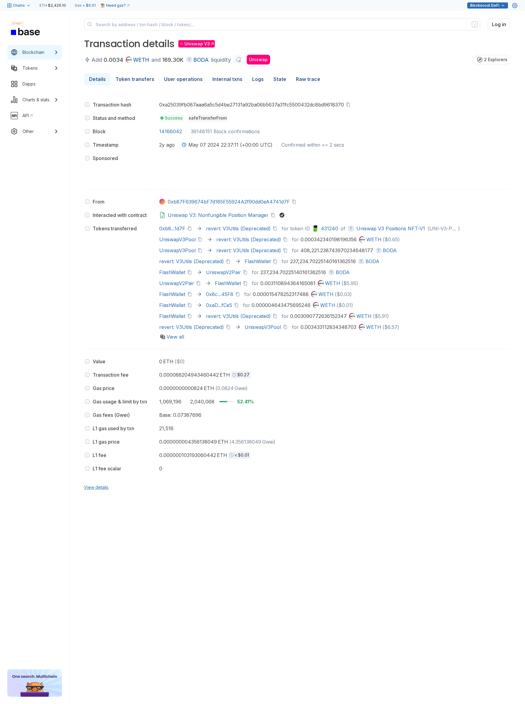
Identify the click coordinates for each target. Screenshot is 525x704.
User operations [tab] (183, 79)
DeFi (484, 5)
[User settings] (515, 5)
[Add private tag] (238, 59)
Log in (499, 24)
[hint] (87, 105)
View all (175, 337)
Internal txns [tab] (227, 79)
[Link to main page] (25, 31)
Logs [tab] (258, 79)
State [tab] (279, 79)
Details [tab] (97, 79)
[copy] (349, 105)
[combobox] (184, 145)
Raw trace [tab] (308, 79)
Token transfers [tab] (134, 79)
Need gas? (116, 5)
